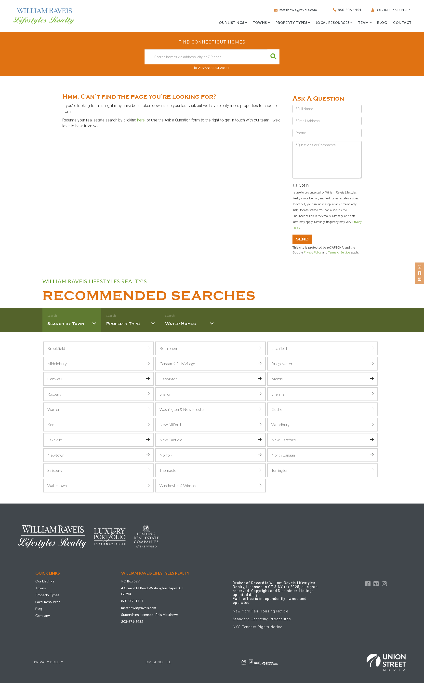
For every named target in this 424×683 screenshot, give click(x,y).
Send (302, 239)
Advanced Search (213, 68)
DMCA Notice (158, 662)
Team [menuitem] (363, 22)
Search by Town (65, 324)
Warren (53, 409)
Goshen (277, 409)
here (141, 120)
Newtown (55, 455)
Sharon (165, 394)
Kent (51, 424)
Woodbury (280, 424)
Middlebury (57, 363)
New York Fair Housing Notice (260, 611)
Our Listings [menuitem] (231, 22)
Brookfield (56, 348)
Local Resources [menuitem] (333, 22)
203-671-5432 (132, 621)
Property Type (123, 324)
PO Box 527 (130, 581)
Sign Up (402, 10)
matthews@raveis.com (298, 10)
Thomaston (168, 470)
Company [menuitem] (42, 615)
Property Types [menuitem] (291, 22)
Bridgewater (281, 363)
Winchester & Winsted (178, 485)
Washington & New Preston (182, 409)
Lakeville (54, 439)
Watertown (57, 485)
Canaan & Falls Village (177, 363)
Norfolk (165, 455)
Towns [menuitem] (260, 22)
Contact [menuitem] (402, 22)
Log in (382, 10)
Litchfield (279, 348)
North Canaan (283, 455)
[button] (273, 56)
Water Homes (180, 324)
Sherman (278, 394)
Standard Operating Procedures (262, 619)
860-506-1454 (349, 10)
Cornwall (54, 378)
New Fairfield (170, 439)
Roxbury (54, 394)
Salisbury (54, 470)
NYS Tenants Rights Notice (257, 627)
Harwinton (168, 378)
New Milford (170, 424)
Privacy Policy (312, 252)
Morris (277, 378)
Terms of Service (339, 252)
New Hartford (283, 439)
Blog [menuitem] (382, 22)
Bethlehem (168, 348)
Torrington (279, 470)
